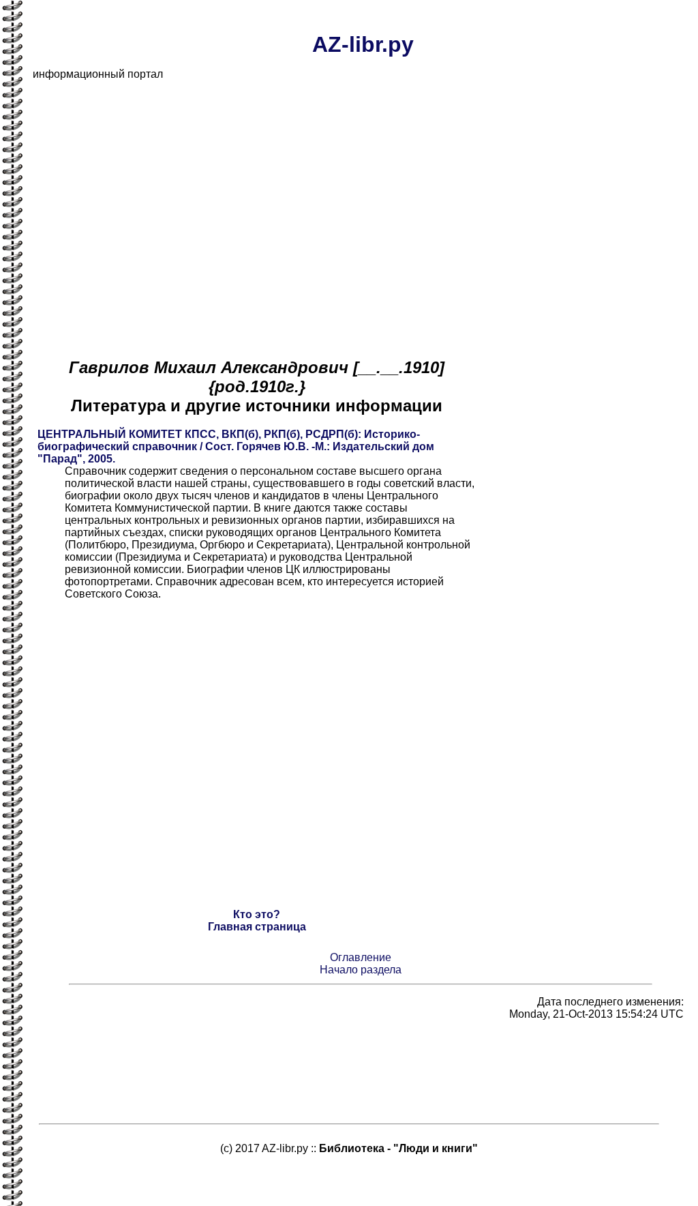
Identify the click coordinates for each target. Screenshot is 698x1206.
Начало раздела (360, 969)
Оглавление (360, 957)
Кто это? (256, 914)
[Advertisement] (363, 186)
